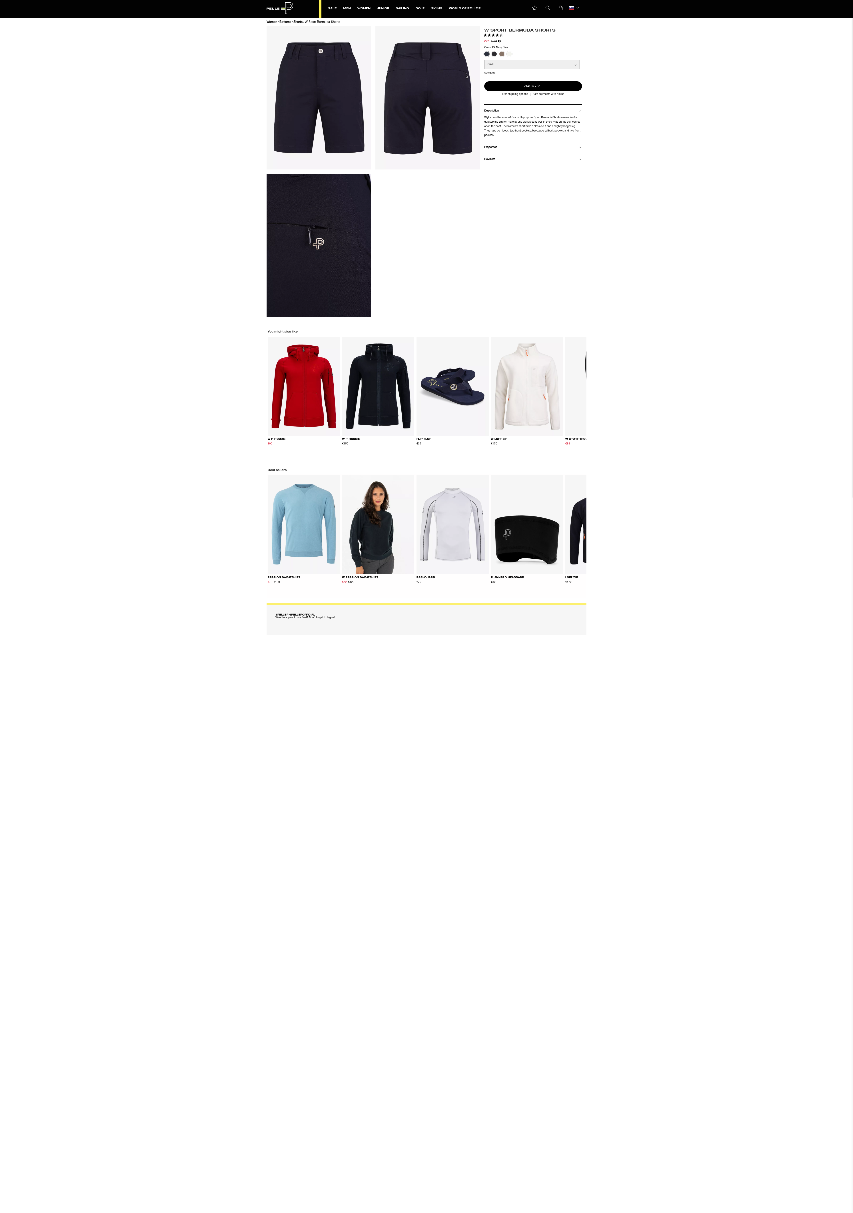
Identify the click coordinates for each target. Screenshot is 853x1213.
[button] (534, 8)
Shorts (298, 22)
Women (272, 22)
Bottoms (285, 22)
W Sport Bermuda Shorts (322, 22)
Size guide (489, 73)
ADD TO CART (533, 86)
